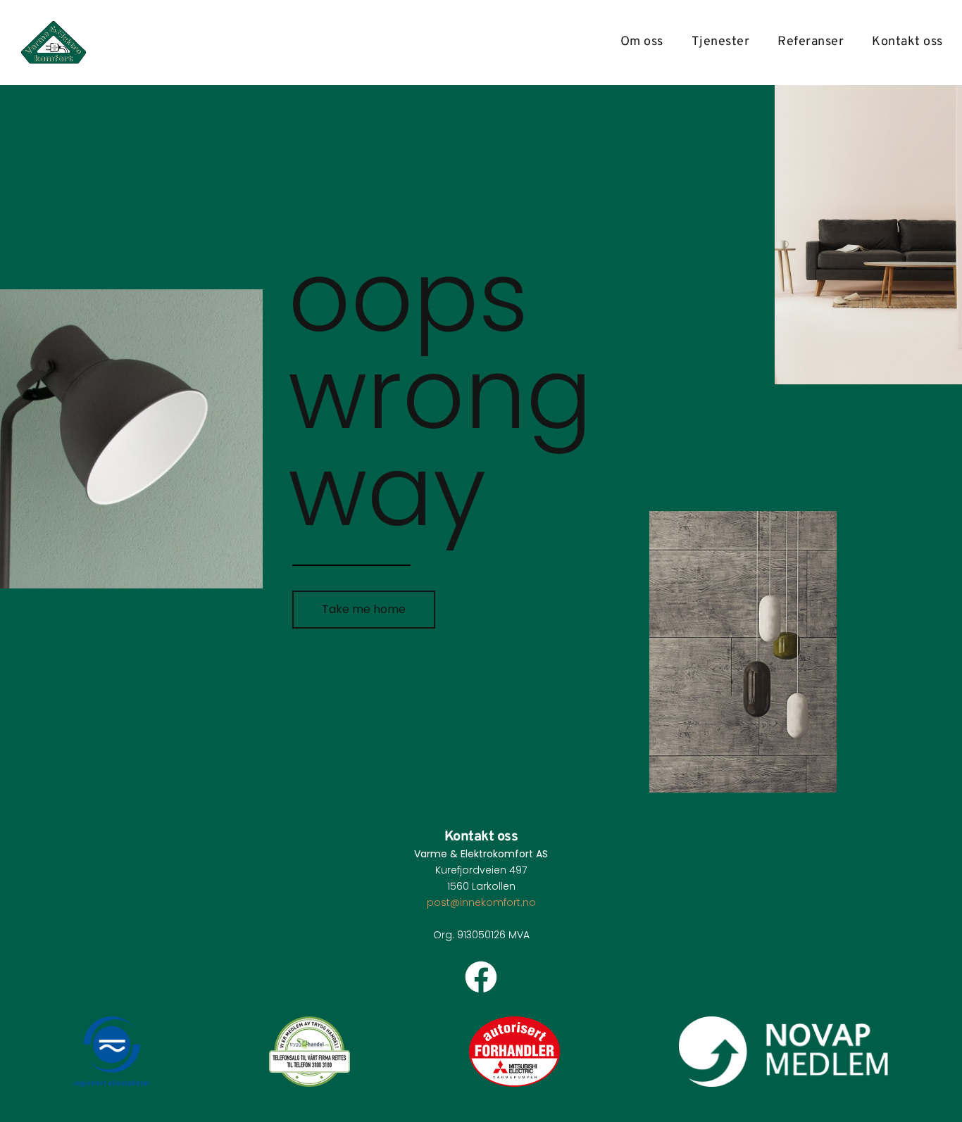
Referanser (810, 42)
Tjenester (721, 42)
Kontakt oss (907, 42)
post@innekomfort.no (481, 902)
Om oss (641, 42)
